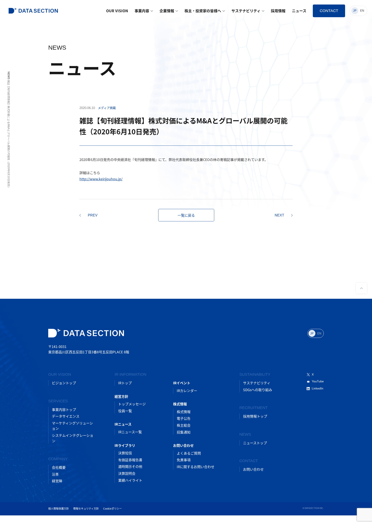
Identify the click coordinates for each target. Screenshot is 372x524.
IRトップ (125, 382)
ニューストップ (255, 442)
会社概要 (59, 467)
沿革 (55, 474)
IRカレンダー (187, 390)
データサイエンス (65, 416)
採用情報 (278, 10)
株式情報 (184, 411)
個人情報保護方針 (58, 508)
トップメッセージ (132, 403)
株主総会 (184, 425)
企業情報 (167, 10)
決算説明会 (126, 473)
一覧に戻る (186, 215)
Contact (329, 11)
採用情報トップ (255, 416)
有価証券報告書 (130, 459)
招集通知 (184, 432)
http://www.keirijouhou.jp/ (100, 178)
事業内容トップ (64, 409)
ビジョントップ (64, 382)
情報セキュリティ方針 (86, 508)
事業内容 (142, 10)
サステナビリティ (245, 10)
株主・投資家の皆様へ (202, 10)
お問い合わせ (253, 469)
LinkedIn (317, 388)
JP (354, 10)
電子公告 (184, 418)
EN (362, 10)
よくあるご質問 (189, 453)
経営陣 (57, 480)
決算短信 (125, 452)
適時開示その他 (130, 466)
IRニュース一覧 (130, 431)
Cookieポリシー (112, 508)
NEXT (279, 215)
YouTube (318, 381)
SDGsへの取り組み (257, 389)
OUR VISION (117, 10)
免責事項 (184, 459)
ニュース (299, 10)
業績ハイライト (130, 480)
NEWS (8, 75)
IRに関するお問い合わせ (195, 466)
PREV (93, 215)
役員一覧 (125, 410)
